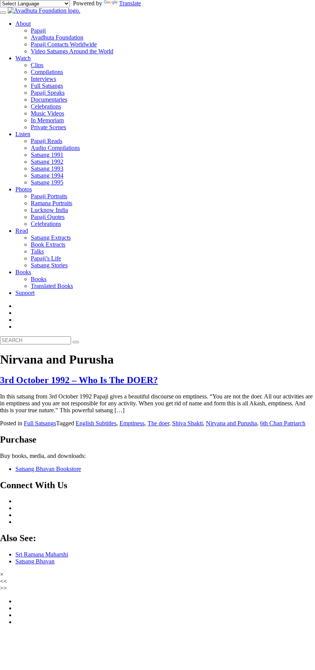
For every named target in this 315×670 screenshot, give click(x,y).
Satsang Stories (49, 265)
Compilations (47, 72)
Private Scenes (48, 127)
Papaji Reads (46, 141)
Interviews (43, 79)
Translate (130, 3)
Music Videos (47, 113)
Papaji (38, 30)
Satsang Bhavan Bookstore (48, 469)
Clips (37, 65)
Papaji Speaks (48, 92)
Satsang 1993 (47, 168)
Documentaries (49, 99)
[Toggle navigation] (3, 13)
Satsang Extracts (51, 237)
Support (25, 293)
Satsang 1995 (47, 182)
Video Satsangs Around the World (72, 51)
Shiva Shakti (187, 423)
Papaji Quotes (48, 217)
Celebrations (46, 106)
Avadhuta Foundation (57, 37)
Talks (37, 251)
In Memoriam (47, 120)
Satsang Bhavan (35, 561)
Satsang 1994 (47, 175)
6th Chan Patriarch (282, 423)
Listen (22, 134)
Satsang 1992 (47, 161)
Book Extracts (48, 244)
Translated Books (52, 286)
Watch (23, 58)
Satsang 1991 (47, 154)
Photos (23, 189)
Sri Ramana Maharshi (41, 554)
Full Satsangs (47, 85)
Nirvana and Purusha (231, 423)
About (23, 23)
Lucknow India (49, 210)
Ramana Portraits (51, 203)
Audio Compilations (55, 148)
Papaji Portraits (49, 196)
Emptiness (131, 423)
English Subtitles (96, 423)
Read (21, 230)
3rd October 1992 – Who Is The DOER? (79, 380)
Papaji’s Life (46, 258)
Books (23, 272)
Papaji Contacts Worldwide (64, 44)
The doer (158, 423)
